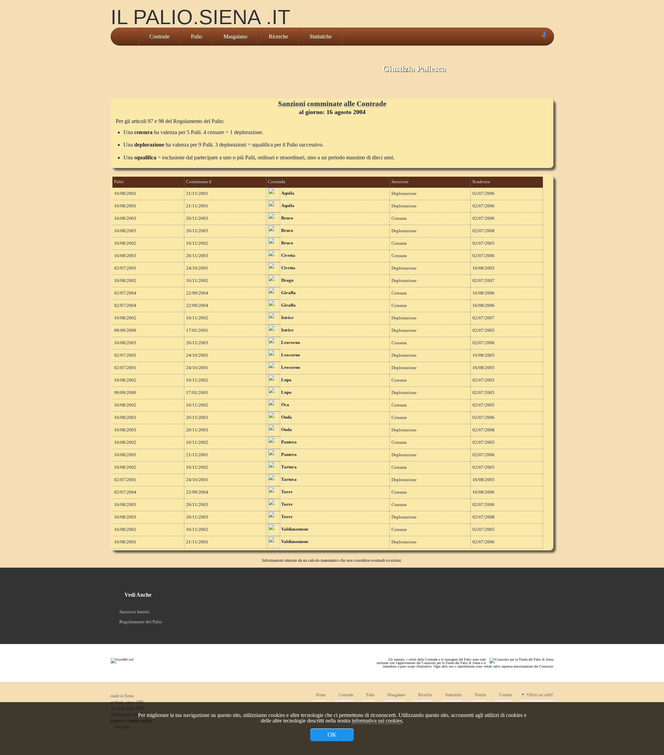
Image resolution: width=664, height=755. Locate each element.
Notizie (479, 695)
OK (332, 734)
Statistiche (321, 36)
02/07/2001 (125, 268)
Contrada (276, 181)
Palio (196, 36)
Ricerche (278, 36)
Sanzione (400, 181)
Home (320, 695)
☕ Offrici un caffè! (536, 695)
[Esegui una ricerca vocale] (544, 37)
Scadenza (481, 181)
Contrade (159, 36)
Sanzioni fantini (134, 611)
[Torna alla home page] (124, 36)
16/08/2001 (125, 193)
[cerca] (536, 36)
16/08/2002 (125, 243)
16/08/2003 (125, 218)
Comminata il (199, 181)
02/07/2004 (125, 293)
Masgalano (235, 36)
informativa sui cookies (377, 721)
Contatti (505, 695)
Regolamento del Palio (140, 621)
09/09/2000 (125, 330)
